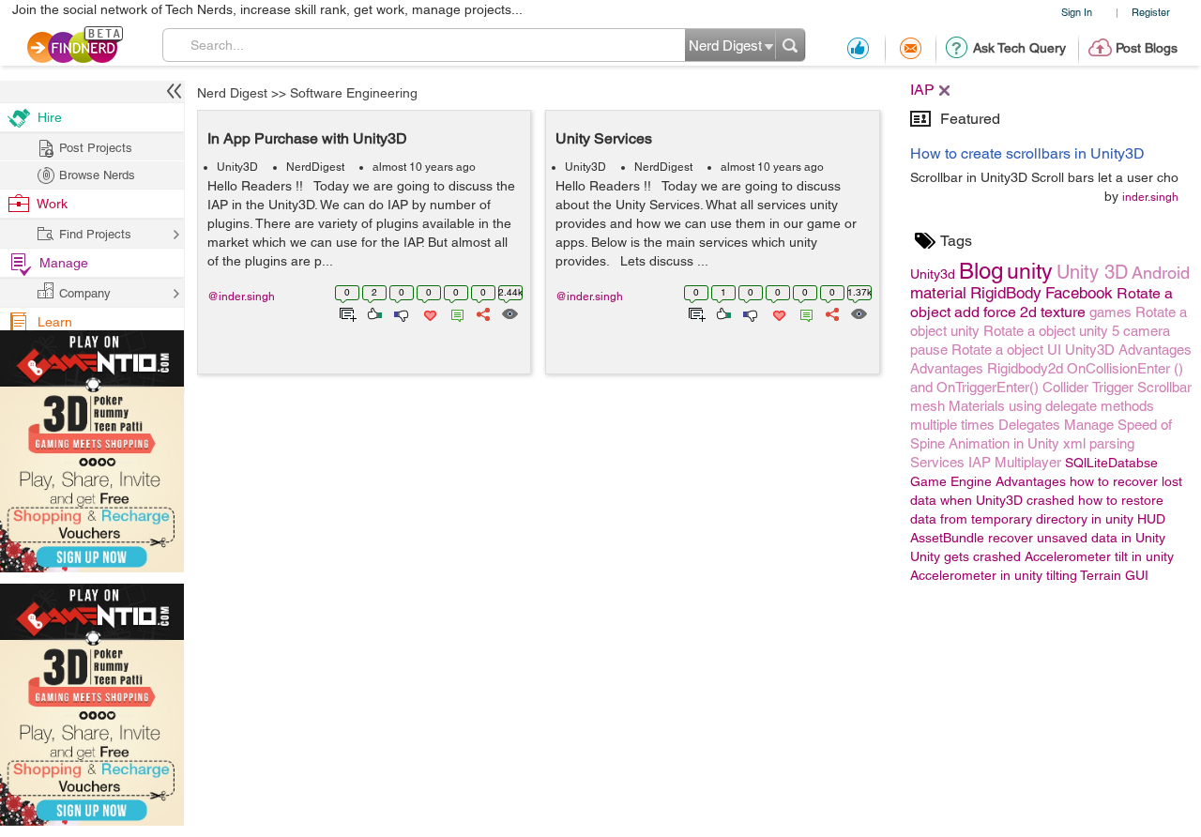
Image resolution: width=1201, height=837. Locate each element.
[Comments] (454, 312)
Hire (50, 117)
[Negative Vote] (400, 312)
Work (52, 203)
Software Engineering (354, 92)
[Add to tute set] (345, 312)
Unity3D (237, 167)
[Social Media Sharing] (482, 312)
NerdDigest (315, 167)
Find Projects (95, 234)
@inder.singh (241, 296)
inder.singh (1150, 197)
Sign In (1076, 12)
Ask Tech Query (1019, 47)
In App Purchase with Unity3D (307, 138)
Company (85, 293)
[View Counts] (509, 312)
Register (1151, 12)
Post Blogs (1147, 47)
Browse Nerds (97, 175)
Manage (63, 262)
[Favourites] (428, 312)
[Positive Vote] (373, 312)
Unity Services (603, 138)
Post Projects (95, 148)
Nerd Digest (232, 92)
